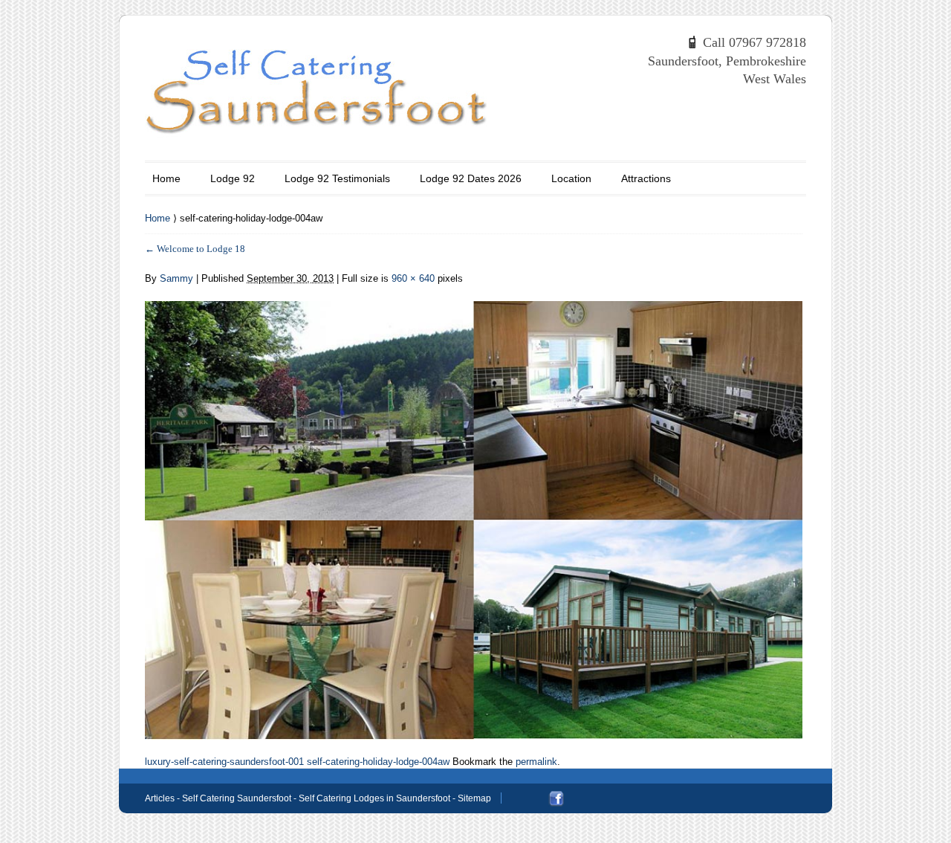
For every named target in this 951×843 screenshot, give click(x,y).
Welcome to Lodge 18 (195, 248)
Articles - (163, 798)
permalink (536, 761)
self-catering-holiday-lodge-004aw (378, 761)
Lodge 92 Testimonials (337, 178)
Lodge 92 (232, 178)
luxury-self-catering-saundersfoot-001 (224, 761)
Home (166, 178)
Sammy (176, 278)
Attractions (646, 178)
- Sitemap (470, 798)
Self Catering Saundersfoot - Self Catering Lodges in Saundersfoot (316, 798)
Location (571, 178)
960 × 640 (413, 278)
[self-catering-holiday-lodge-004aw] (473, 511)
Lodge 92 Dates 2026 (471, 178)
